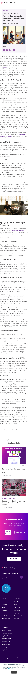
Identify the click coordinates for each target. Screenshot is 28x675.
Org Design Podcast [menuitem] (7, 633)
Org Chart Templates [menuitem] (7, 636)
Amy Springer (15, 23)
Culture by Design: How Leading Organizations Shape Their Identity (13, 503)
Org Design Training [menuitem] (6, 641)
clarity (5, 67)
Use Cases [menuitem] (4, 604)
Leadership (5, 10)
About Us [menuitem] (16, 601)
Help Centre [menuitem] (5, 615)
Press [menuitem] (15, 604)
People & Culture (12, 498)
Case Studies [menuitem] (17, 607)
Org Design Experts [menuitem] (6, 638)
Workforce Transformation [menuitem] (18, 619)
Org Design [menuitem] (17, 613)
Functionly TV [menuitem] (5, 647)
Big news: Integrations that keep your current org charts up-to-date (13, 471)
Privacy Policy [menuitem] (5, 661)
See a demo (19, 532)
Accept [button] (14, 672)
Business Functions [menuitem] (18, 615)
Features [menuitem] (4, 601)
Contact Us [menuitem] (17, 610)
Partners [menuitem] (4, 613)
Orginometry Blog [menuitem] (6, 630)
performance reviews (18, 230)
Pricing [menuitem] (3, 607)
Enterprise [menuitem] (4, 610)
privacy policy (10, 668)
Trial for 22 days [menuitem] (6, 618)
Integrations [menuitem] (17, 622)
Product (4, 466)
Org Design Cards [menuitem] (6, 644)
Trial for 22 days (8, 532)
